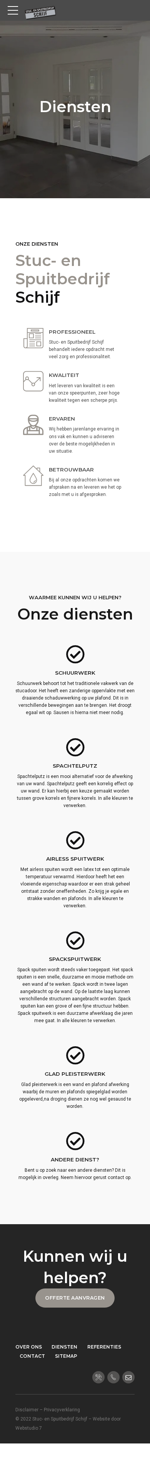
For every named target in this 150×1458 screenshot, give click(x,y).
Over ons (28, 1347)
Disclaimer (26, 1409)
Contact (32, 1356)
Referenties (104, 1347)
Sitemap (66, 1356)
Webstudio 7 (28, 1428)
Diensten (64, 1347)
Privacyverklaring (62, 1409)
